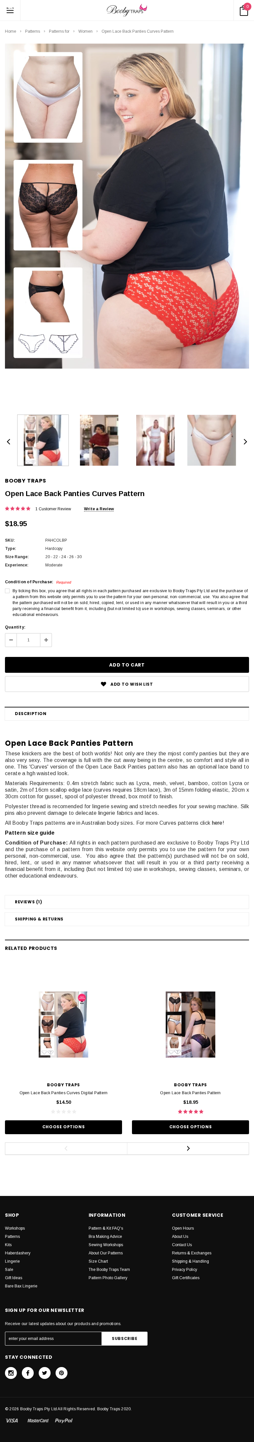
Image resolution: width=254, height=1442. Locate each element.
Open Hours (183, 1228)
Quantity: (15, 627)
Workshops (15, 1228)
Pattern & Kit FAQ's (106, 1228)
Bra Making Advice (105, 1236)
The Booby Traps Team (109, 1269)
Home (10, 31)
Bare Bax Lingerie (21, 1286)
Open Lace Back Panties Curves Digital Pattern (64, 1093)
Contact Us (182, 1245)
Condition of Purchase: (38, 582)
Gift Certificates (185, 1278)
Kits (8, 1245)
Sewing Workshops (106, 1245)
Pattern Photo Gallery (108, 1278)
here (217, 823)
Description (31, 713)
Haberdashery (17, 1253)
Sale (9, 1269)
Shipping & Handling (190, 1261)
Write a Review (99, 509)
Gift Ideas (13, 1278)
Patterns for (59, 31)
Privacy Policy (184, 1269)
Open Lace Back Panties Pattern (190, 1093)
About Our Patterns (106, 1253)
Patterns (32, 31)
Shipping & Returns (39, 919)
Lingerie (12, 1261)
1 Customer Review (53, 509)
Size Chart (98, 1261)
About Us (180, 1236)
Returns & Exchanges (191, 1253)
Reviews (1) (28, 902)
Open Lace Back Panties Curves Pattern (138, 31)
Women (85, 31)
